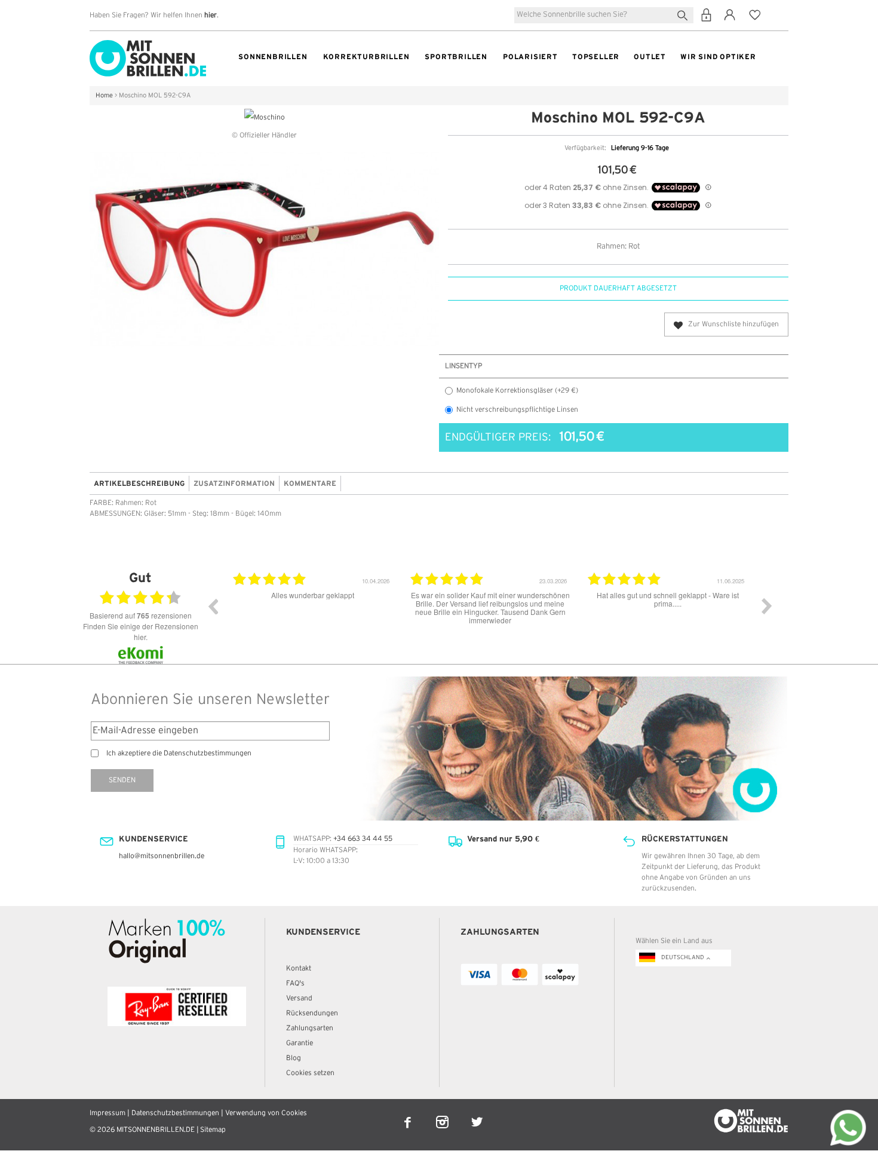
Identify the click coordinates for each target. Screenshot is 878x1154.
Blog (293, 1058)
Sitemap (213, 1130)
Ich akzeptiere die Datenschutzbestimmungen (178, 753)
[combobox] (603, 15)
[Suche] (684, 14)
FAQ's (295, 983)
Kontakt (298, 968)
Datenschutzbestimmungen (175, 1113)
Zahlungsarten (309, 1028)
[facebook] (408, 1114)
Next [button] (767, 606)
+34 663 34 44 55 (362, 838)
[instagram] (443, 1114)
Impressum (107, 1113)
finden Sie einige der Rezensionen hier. (140, 631)
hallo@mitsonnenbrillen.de (161, 856)
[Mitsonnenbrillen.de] (148, 45)
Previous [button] (212, 606)
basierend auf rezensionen (141, 615)
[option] (241, 615)
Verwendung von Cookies (266, 1113)
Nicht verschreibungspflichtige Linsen (517, 409)
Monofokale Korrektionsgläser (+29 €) (517, 390)
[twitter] (476, 1114)
